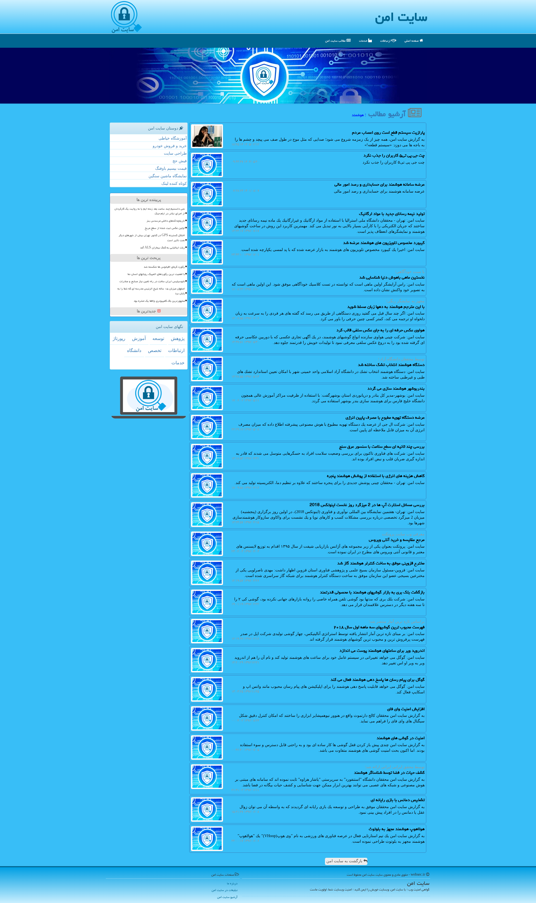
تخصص (154, 350)
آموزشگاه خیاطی (173, 138)
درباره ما (232, 883)
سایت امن (401, 17)
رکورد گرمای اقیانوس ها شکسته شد (164, 267)
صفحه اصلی (412, 41)
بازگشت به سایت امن (344, 861)
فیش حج (180, 161)
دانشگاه (134, 350)
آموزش (139, 338)
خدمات (363, 41)
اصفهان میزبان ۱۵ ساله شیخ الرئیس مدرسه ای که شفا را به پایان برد (151, 291)
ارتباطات (385, 41)
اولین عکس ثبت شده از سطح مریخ (165, 228)
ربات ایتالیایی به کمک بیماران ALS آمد (162, 247)
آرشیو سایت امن (227, 897)
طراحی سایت (175, 153)
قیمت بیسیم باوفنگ (171, 168)
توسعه (158, 338)
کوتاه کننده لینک (174, 183)
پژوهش (178, 338)
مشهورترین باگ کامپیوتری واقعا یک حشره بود (159, 301)
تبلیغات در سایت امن (225, 890)
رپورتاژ (119, 338)
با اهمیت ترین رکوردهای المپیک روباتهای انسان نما (156, 274)
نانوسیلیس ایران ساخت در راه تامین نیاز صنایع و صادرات (152, 281)
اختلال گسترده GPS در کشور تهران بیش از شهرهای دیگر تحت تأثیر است (152, 238)
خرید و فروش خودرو (170, 146)
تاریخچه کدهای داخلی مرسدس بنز (166, 221)
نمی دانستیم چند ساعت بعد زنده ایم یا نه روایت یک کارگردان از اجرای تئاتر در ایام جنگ (149, 211)
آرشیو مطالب (388, 114)
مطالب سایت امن (335, 41)
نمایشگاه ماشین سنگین (168, 176)
